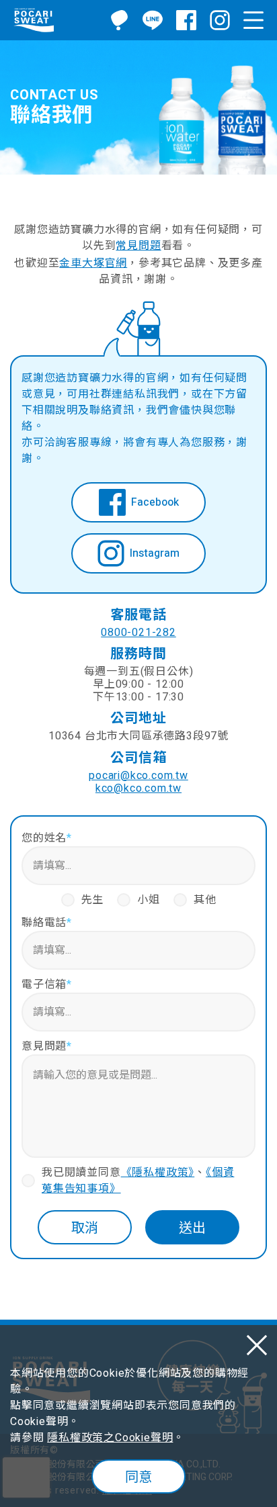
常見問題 (138, 246)
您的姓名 (47, 838)
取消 (84, 1228)
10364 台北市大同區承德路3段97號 (138, 736)
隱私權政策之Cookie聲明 (110, 1438)
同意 (138, 1477)
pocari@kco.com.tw (138, 776)
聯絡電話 (47, 923)
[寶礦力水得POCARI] (33, 20)
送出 (192, 1228)
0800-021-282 (138, 633)
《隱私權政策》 (158, 1172)
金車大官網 (93, 263)
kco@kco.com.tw (138, 788)
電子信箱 (47, 984)
